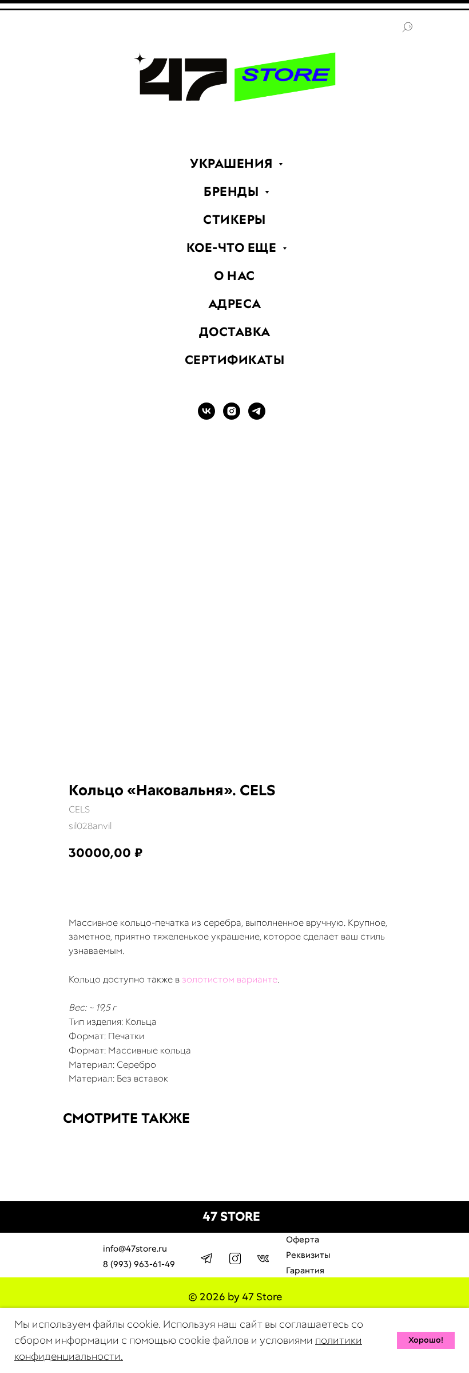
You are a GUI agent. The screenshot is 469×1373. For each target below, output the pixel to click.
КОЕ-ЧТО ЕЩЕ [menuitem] (233, 247)
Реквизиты (308, 1255)
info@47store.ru (135, 1248)
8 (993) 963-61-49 (139, 1264)
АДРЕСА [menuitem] (234, 303)
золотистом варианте (229, 979)
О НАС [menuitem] (234, 275)
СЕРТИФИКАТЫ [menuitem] (235, 360)
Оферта (302, 1239)
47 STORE (231, 1216)
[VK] (206, 416)
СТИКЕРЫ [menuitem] (234, 219)
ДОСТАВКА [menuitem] (235, 331)
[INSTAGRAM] (231, 416)
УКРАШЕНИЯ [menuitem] (233, 163)
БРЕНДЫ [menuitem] (233, 191)
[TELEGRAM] (256, 416)
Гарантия (305, 1270)
